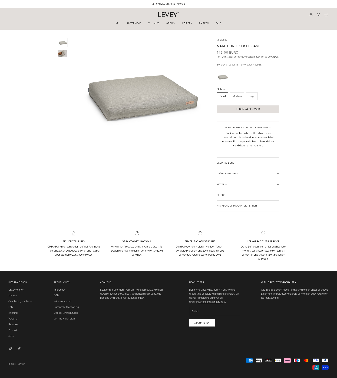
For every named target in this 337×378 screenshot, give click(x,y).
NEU (118, 23)
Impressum (60, 289)
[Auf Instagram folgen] (10, 348)
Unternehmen (16, 289)
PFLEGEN (187, 23)
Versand (238, 56)
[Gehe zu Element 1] (63, 42)
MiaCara (222, 40)
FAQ (10, 307)
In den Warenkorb (248, 109)
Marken (12, 295)
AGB (56, 295)
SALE (218, 23)
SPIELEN (171, 23)
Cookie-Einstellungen (66, 312)
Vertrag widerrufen (64, 318)
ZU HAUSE (153, 23)
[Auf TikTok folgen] (19, 348)
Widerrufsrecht (62, 301)
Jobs (11, 336)
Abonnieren (202, 322)
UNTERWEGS (134, 23)
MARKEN (204, 23)
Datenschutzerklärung (66, 307)
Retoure (13, 324)
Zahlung (13, 312)
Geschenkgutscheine (20, 301)
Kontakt (12, 330)
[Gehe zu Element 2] (63, 53)
